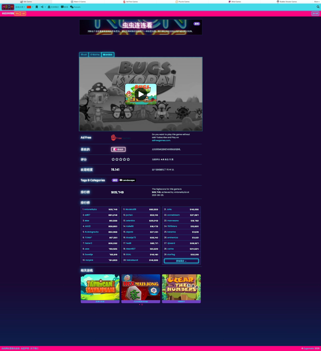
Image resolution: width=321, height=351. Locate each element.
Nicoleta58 (131, 209)
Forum (76, 7)
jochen (129, 215)
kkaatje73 (131, 237)
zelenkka (130, 220)
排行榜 (315, 13)
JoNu (169, 209)
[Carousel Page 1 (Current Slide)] (139, 304)
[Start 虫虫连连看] (141, 94)
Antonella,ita (90, 209)
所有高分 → (181, 261)
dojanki (129, 231)
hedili (128, 243)
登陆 (17, 13)
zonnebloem (173, 215)
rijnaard (171, 243)
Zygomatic (309, 348)
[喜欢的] (36, 7)
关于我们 (34, 348)
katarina (171, 231)
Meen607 (130, 248)
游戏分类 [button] (19, 7)
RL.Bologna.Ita (91, 231)
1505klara (172, 226)
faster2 (88, 243)
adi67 (87, 215)
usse (87, 248)
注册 (23, 13)
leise (87, 220)
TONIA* (88, 237)
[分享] (43, 7)
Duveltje (89, 254)
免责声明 (25, 348)
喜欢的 (120, 149)
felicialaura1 (132, 260)
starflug (171, 254)
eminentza (172, 237)
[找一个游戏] (318, 7)
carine (170, 248)
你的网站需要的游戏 (11, 348)
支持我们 (54, 7)
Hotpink (89, 260)
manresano (173, 220)
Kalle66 (130, 226)
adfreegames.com (161, 140)
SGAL (128, 254)
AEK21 (88, 226)
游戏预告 (108, 55)
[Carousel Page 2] (142, 304)
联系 (66, 7)
